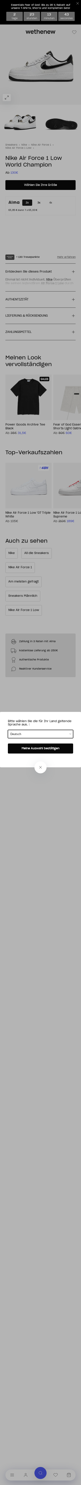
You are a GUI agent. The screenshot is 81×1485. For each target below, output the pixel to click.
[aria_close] (40, 767)
